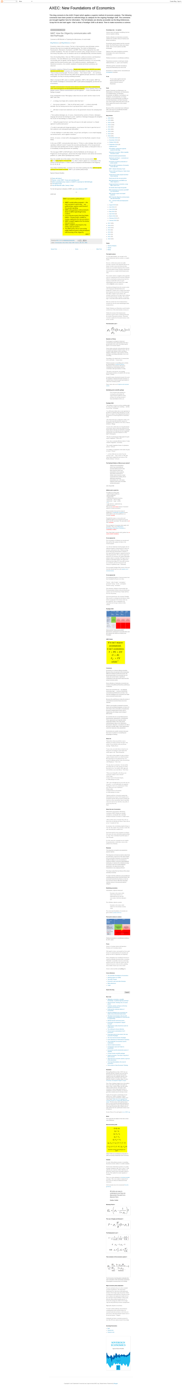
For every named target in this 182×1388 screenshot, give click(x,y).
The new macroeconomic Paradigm (117, 1037)
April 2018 (112, 213)
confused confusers (120, 364)
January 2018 (113, 220)
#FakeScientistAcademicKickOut (117, 156)
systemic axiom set (117, 912)
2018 (109, 136)
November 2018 (113, 140)
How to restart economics (114, 1045)
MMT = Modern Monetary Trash (117, 169)
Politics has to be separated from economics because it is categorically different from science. (117, 1100)
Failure (70, 242)
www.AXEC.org (126, 1112)
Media (109, 249)
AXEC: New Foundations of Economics (82, 8)
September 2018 (113, 144)
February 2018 (113, 218)
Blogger (116, 1383)
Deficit (66, 242)
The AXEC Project (112, 979)
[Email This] (79, 240)
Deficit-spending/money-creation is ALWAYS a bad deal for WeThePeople (72, 182)
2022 (109, 127)
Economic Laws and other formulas (117, 981)
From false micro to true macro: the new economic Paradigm (118, 1035)
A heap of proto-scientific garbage (116, 1053)
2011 (109, 236)
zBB (80, 242)
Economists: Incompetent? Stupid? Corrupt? (116, 1080)
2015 (109, 227)
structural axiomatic (125, 1177)
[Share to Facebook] (84, 240)
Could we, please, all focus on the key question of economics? (117, 1006)
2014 (109, 230)
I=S (108, 502)
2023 (109, 124)
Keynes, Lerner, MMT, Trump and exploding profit (65, 180)
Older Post (99, 249)
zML (83, 242)
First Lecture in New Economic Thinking (118, 1065)
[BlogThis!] (80, 240)
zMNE (85, 242)
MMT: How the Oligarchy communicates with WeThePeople (119, 197)
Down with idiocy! (57, 178)
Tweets (109, 247)
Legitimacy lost (113, 146)
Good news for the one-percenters (118, 178)
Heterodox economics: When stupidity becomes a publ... (118, 153)
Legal (109, 985)
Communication (58, 242)
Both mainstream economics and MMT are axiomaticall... (119, 190)
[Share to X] (82, 240)
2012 (109, 234)
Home (76, 249)
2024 (109, 122)
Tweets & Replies (112, 245)
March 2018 (112, 216)
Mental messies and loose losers (116, 1020)
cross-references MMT (81, 189)
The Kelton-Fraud (57, 183)
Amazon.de (110, 1330)
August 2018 (112, 205)
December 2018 (113, 137)
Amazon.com (111, 1332)
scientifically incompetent (118, 512)
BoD (109, 1328)
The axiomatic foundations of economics (118, 975)
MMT (73, 242)
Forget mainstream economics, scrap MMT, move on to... (118, 184)
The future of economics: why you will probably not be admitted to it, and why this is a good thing (118, 1017)
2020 (109, 131)
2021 (109, 129)
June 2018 (112, 209)
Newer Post (54, 249)
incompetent (109, 72)
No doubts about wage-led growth (117, 187)
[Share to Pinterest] (86, 240)
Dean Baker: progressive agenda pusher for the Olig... (117, 149)
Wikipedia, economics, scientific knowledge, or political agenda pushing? (118, 1000)
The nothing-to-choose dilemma (116, 1029)
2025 (109, 120)
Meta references (112, 983)
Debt (63, 242)
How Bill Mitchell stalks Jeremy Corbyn (63, 185)
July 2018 (112, 207)
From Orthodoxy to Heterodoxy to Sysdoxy (118, 1039)
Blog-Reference (54, 43)
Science (77, 242)
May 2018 (112, 211)
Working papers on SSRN (114, 977)
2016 (109, 225)
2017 (109, 223)
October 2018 (112, 142)
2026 (109, 118)
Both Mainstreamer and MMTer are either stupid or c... (118, 181)
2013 (109, 232)
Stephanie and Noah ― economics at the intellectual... (118, 158)
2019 (109, 133)
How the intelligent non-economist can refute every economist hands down (117, 1013)
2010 (109, 239)
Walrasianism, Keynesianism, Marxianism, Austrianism (115, 527)
